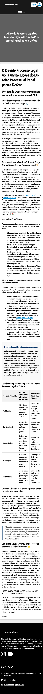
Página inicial (11, 5)
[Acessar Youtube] (10, 656)
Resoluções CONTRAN (24, 318)
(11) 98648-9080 (11, 680)
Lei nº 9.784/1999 (9, 198)
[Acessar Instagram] (3, 656)
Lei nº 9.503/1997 (32, 195)
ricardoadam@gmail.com (14, 685)
